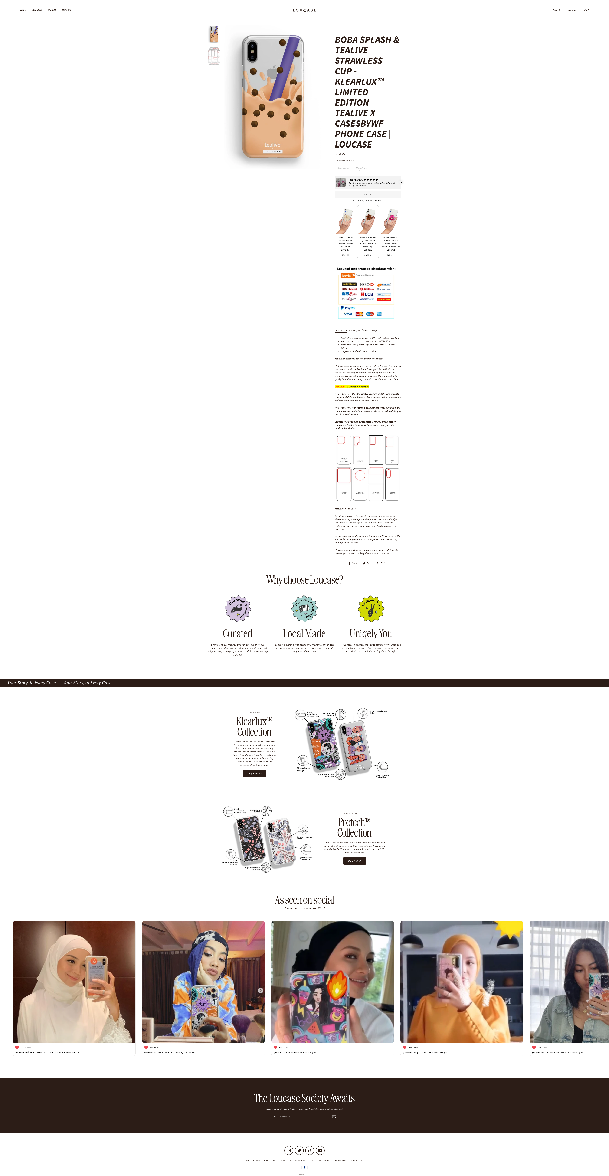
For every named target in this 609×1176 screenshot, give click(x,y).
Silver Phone (343, 168)
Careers (256, 1160)
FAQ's (248, 1160)
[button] (335, 182)
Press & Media (269, 1160)
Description (341, 330)
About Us (37, 9)
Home (23, 9)
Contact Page (357, 1160)
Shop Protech (355, 860)
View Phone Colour (344, 160)
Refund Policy (315, 1160)
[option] (272, 97)
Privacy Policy (285, 1160)
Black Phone (361, 168)
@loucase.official (314, 908)
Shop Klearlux (254, 773)
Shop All (52, 9)
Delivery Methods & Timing (363, 330)
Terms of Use (300, 1160)
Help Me (66, 9)
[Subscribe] (333, 1117)
